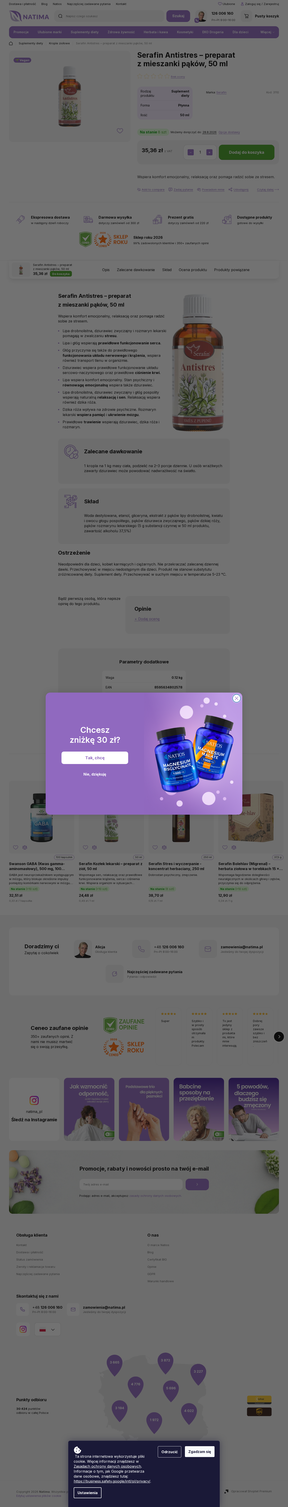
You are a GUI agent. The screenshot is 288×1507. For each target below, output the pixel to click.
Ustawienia (88, 1492)
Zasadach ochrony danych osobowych (107, 1466)
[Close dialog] (237, 698)
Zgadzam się (199, 1451)
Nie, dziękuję (94, 774)
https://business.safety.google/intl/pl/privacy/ (112, 1481)
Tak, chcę (95, 757)
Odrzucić (169, 1452)
